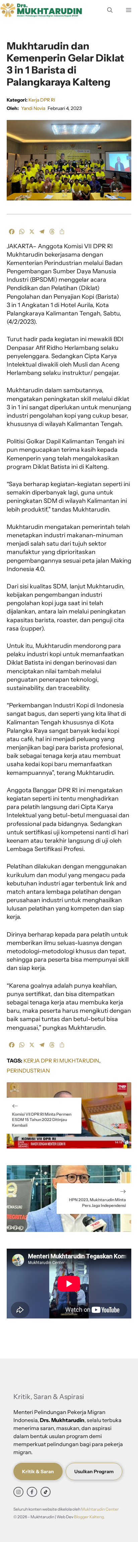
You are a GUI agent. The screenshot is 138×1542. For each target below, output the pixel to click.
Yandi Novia (33, 108)
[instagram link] (18, 1492)
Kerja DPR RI (41, 100)
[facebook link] (32, 1492)
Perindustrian (28, 1070)
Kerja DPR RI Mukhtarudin (61, 1060)
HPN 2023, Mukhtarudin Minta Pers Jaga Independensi (97, 1202)
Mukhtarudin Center (100, 1509)
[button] (109, 10)
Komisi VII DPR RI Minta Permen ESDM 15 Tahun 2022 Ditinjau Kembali (41, 1120)
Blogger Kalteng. (89, 1516)
